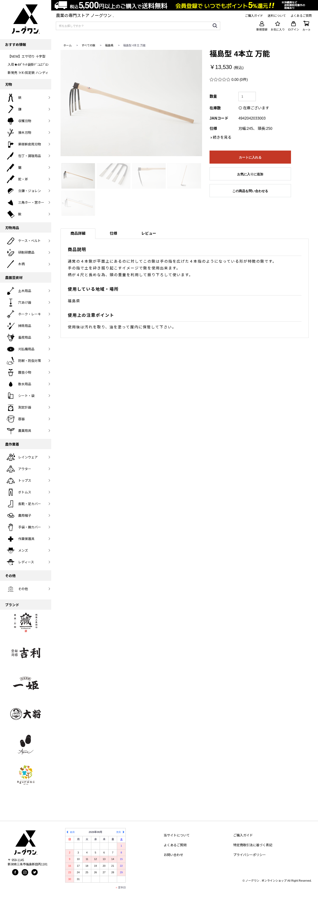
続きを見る (222, 137)
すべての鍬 (88, 45)
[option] (131, 103)
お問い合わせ (173, 855)
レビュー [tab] (148, 233)
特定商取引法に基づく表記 (252, 845)
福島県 (109, 45)
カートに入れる (250, 157)
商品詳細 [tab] (78, 233)
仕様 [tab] (113, 233)
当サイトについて (177, 835)
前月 (72, 832)
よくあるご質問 (175, 845)
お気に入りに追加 (250, 174)
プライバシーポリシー (249, 855)
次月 (118, 832)
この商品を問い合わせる (250, 191)
